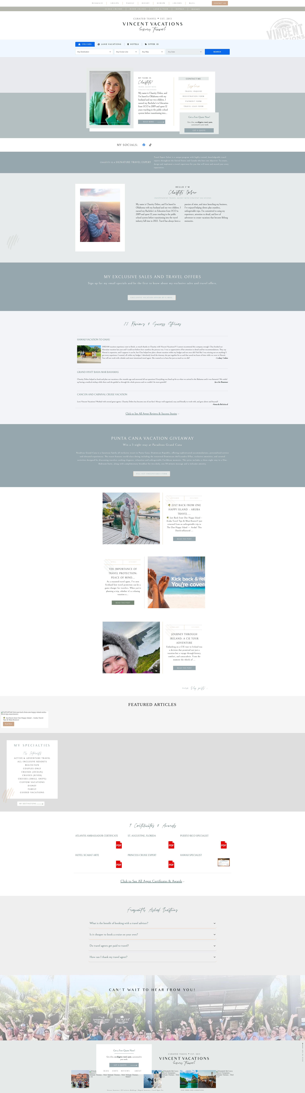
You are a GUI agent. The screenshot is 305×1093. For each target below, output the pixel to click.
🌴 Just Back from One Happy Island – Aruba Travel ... (184, 509)
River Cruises (138, 9)
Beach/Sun (32, 765)
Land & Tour (160, 9)
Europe (161, 3)
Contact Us (220, 3)
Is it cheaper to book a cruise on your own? (114, 934)
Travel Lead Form (194, 106)
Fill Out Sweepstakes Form (151, 474)
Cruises (177, 3)
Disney (146, 3)
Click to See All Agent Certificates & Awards (151, 881)
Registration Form (193, 96)
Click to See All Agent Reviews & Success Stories (151, 413)
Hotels (180, 9)
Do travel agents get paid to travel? (109, 945)
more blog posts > (195, 688)
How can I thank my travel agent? (108, 957)
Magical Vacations (144, 1090)
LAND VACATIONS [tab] (111, 44)
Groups (114, 3)
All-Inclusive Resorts (32, 762)
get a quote (199, 131)
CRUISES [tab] (87, 44)
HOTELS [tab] (134, 44)
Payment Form (194, 101)
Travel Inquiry (193, 91)
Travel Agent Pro (157, 1090)
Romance (97, 3)
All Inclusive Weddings (128, 1090)
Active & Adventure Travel (32, 758)
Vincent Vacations (113, 1090)
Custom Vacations (32, 782)
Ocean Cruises (113, 9)
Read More (8, 724)
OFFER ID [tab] (153, 44)
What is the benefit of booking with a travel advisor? (119, 923)
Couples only (32, 768)
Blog (192, 3)
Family (130, 3)
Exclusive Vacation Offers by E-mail (152, 297)
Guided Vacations (32, 792)
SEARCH (217, 52)
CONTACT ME (194, 79)
